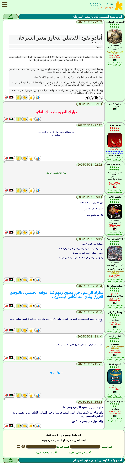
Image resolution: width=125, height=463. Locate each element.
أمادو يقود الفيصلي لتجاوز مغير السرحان (97, 16)
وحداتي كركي (115, 312)
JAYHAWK (115, 197)
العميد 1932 (115, 364)
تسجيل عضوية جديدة (80, 452)
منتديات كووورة (101, 3)
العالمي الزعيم (115, 336)
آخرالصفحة (10, 17)
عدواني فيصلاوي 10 (115, 286)
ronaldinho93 (115, 164)
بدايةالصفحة (10, 460)
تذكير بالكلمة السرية (46, 452)
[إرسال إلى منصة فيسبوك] (96, 98)
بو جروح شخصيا (115, 104)
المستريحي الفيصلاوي (115, 22)
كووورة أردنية (105, 7)
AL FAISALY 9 (115, 239)
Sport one (115, 125)
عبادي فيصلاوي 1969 (115, 401)
